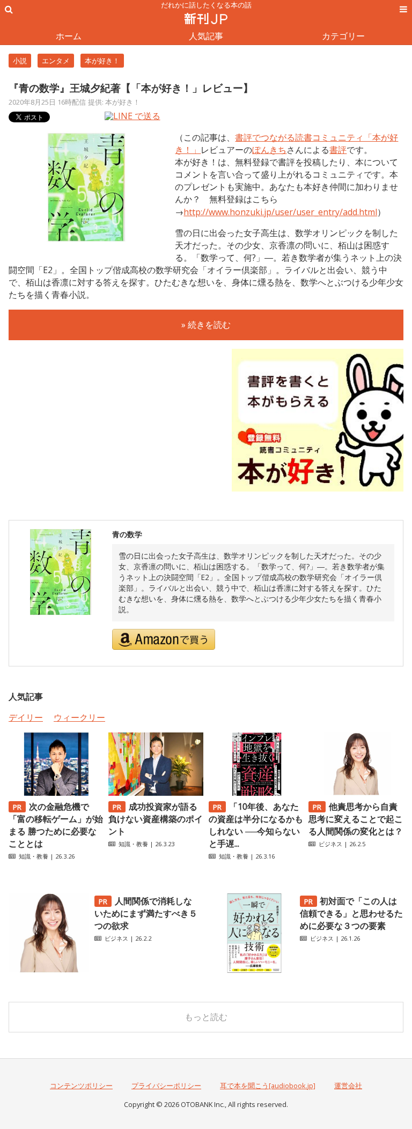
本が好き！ (102, 60)
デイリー (26, 717)
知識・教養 (33, 856)
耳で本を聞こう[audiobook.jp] (267, 1085)
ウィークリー (79, 717)
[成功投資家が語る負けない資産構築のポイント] (155, 792)
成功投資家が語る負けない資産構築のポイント (155, 819)
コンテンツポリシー (81, 1085)
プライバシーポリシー (166, 1085)
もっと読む (206, 1017)
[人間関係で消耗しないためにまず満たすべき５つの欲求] (49, 970)
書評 (338, 150)
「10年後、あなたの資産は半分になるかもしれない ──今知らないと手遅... (256, 825)
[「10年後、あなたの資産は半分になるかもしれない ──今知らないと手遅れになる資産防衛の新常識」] (256, 792)
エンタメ (56, 60)
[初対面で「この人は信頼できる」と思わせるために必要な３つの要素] (254, 970)
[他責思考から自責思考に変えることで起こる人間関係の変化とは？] (355, 792)
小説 (20, 60)
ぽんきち (269, 150)
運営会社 (348, 1085)
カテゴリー (343, 36)
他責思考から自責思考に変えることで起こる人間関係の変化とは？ (355, 819)
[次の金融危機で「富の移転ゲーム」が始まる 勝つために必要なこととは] (56, 792)
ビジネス (330, 844)
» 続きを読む (206, 325)
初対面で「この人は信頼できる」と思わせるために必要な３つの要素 (351, 913)
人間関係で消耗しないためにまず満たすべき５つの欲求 (145, 913)
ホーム (69, 36)
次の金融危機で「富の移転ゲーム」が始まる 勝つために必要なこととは (56, 825)
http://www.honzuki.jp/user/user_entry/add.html (280, 212)
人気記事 (206, 36)
